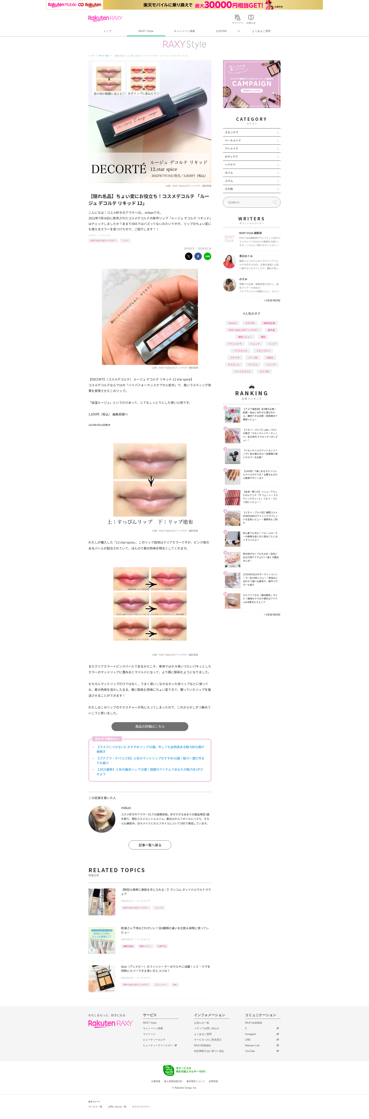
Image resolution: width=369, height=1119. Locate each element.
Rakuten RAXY (105, 18)
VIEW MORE (272, 300)
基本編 (271, 329)
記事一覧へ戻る (150, 845)
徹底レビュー (145, 946)
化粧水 (269, 357)
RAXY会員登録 (253, 1022)
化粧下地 (162, 946)
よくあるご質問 (261, 31)
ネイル (229, 173)
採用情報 (213, 1081)
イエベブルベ (263, 350)
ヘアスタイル (240, 350)
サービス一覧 (95, 1106)
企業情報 (155, 1081)
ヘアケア (230, 165)
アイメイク (231, 148)
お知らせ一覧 (201, 1022)
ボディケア (231, 156)
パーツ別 (253, 357)
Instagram (250, 1034)
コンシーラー (161, 984)
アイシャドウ (235, 343)
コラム (229, 181)
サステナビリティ (141, 1106)
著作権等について (195, 1081)
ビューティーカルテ (154, 1039)
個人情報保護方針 (173, 1081)
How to (233, 323)
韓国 (263, 336)
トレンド (255, 343)
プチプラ (234, 357)
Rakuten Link (252, 1045)
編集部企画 (128, 946)
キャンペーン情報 (184, 31)
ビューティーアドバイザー (158, 1045)
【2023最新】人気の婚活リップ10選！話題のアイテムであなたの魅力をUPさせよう (149, 771)
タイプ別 (264, 371)
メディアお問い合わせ (206, 1028)
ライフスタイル (243, 371)
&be (175, 984)
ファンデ (159, 907)
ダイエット (233, 364)
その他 (229, 189)
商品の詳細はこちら (150, 726)
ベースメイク (104, 235)
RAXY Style (146, 31)
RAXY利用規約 (202, 1045)
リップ (125, 240)
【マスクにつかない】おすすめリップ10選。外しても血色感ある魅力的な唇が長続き (150, 749)
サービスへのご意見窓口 (208, 1039)
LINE (248, 1039)
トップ (107, 31)
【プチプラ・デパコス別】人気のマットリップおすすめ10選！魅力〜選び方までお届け (150, 760)
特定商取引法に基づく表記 (209, 1051)
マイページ (149, 1034)
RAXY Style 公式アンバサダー (103, 240)
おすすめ (250, 323)
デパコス (253, 364)
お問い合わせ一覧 (117, 1106)
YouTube (250, 1051)
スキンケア (231, 132)
